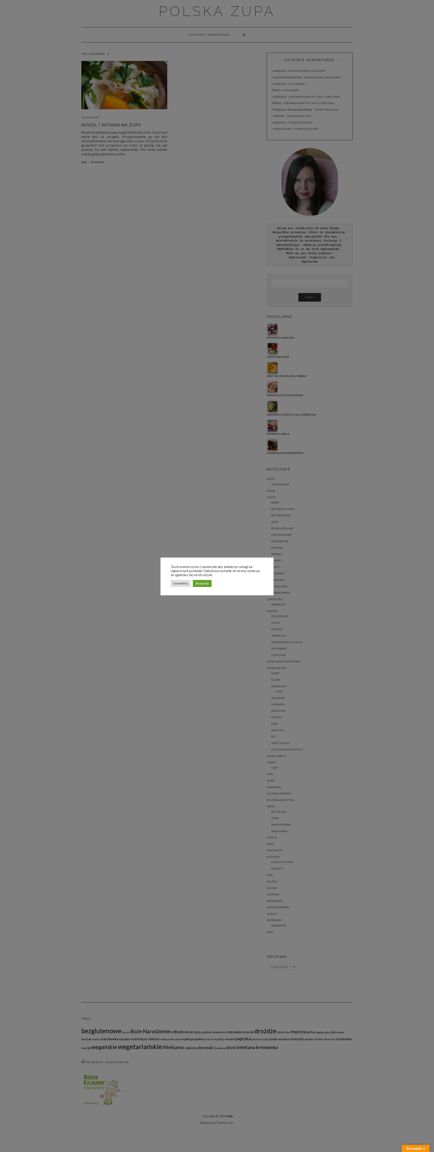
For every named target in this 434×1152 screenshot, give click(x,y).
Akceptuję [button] (202, 583)
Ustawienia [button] (180, 583)
